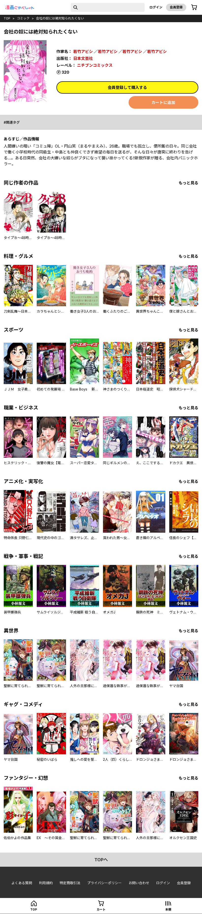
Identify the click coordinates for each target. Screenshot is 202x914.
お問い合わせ (139, 883)
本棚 (168, 909)
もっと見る (188, 182)
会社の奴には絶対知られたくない (60, 18)
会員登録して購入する (127, 87)
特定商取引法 (70, 883)
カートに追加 (163, 102)
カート (101, 909)
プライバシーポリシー (104, 883)
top (7, 18)
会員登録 (176, 7)
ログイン (156, 7)
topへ (101, 859)
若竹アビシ (83, 51)
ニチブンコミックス (95, 65)
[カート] (194, 7)
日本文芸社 (83, 58)
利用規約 (46, 883)
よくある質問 (21, 883)
